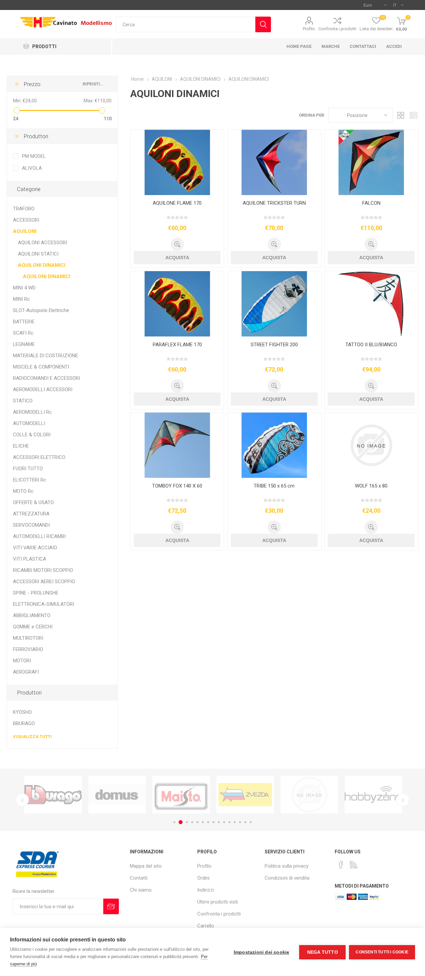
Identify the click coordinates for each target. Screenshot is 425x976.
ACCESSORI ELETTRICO (39, 457)
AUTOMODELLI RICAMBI (39, 536)
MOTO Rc (23, 491)
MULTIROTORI (28, 638)
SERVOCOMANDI (31, 525)
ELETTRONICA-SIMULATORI (43, 604)
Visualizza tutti (32, 736)
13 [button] (240, 822)
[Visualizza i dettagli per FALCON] (371, 162)
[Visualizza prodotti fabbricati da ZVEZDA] (181, 794)
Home (137, 79)
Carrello (205, 926)
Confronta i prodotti (337, 28)
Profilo (309, 28)
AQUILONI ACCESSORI (42, 243)
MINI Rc (21, 299)
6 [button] (203, 822)
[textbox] (185, 24)
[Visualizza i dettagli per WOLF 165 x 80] (371, 445)
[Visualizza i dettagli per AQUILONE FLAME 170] (177, 162)
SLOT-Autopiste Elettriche (41, 310)
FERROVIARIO (28, 649)
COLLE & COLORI (31, 435)
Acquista (177, 257)
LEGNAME (24, 344)
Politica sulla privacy (286, 866)
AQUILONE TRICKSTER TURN (274, 203)
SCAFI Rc (23, 333)
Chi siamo (141, 890)
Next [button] (402, 800)
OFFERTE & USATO (33, 502)
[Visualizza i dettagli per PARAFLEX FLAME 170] (177, 304)
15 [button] (251, 822)
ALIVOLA (32, 168)
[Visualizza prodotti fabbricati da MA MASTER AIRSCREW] (373, 794)
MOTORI (22, 661)
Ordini (203, 878)
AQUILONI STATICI (38, 254)
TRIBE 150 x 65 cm (274, 486)
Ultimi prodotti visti (217, 902)
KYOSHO (22, 712)
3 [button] (186, 822)
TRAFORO (24, 209)
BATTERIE (24, 322)
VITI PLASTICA (29, 559)
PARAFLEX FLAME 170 (177, 345)
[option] (53, 794)
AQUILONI (25, 231)
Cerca (263, 24)
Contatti (138, 878)
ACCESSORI (26, 220)
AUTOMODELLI (29, 423)
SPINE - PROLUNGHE (35, 593)
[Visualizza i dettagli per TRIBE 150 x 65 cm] (274, 445)
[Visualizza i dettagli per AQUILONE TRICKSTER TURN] (274, 162)
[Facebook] (341, 864)
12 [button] (235, 822)
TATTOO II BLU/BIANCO (371, 345)
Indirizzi (205, 890)
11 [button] (229, 822)
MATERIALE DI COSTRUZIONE (45, 356)
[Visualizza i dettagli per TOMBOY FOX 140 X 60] (177, 445)
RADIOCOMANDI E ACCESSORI (46, 378)
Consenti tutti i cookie (382, 952)
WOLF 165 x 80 (371, 486)
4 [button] (192, 822)
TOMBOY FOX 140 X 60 (177, 486)
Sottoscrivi (111, 906)
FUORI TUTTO (28, 469)
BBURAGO (24, 723)
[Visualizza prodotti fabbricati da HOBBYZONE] (309, 794)
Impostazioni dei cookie (262, 952)
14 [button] (245, 822)
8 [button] (213, 822)
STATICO (23, 401)
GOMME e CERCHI (32, 627)
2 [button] (180, 822)
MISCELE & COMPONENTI (41, 367)
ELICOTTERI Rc (29, 480)
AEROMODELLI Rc (32, 412)
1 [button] (174, 822)
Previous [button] (22, 800)
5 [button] (198, 822)
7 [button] (208, 822)
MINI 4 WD (24, 288)
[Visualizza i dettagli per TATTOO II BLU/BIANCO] (371, 304)
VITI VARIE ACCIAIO (35, 548)
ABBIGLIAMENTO (31, 615)
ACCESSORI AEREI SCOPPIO (44, 582)
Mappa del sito (146, 866)
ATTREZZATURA (31, 514)
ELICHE (21, 446)
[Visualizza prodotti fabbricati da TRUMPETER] (245, 794)
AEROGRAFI (26, 672)
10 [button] (224, 822)
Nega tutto (322, 952)
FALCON (371, 203)
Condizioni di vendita (287, 878)
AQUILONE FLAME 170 (177, 203)
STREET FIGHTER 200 (274, 345)
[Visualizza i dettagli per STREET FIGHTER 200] (274, 304)
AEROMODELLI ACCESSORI (42, 389)
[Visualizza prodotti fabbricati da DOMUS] (53, 794)
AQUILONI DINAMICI (41, 265)
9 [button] (219, 822)
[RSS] (353, 864)
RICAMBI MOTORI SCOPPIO (43, 570)
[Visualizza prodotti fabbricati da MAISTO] (117, 794)
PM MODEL (34, 156)
